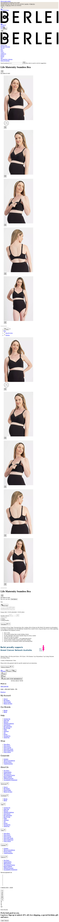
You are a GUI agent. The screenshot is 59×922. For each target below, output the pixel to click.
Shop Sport (7, 746)
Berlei (5, 712)
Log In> (27, 4)
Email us (3, 692)
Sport (2, 51)
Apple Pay (6, 737)
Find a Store (7, 752)
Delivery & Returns (5, 667)
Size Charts (7, 725)
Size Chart (5, 605)
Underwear (3, 53)
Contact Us (7, 719)
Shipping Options (9, 723)
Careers (6, 759)
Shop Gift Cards (8, 749)
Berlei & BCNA (8, 777)
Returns (6, 722)
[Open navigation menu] (2, 31)
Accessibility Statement (10, 780)
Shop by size (4, 45)
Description (3, 624)
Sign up (6, 920)
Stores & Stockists (5, 60)
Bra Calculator (8, 726)
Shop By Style (9, 333)
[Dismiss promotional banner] (2, 7)
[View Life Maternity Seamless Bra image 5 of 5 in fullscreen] (5, 322)
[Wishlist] (1, 28)
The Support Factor (9, 775)
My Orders (7, 700)
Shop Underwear (8, 750)
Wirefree (8, 335)
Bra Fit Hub (7, 728)
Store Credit (7, 702)
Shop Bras (7, 744)
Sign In (6, 699)
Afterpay (6, 731)
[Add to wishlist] (2, 71)
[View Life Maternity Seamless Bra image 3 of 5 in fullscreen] (5, 225)
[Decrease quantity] (10, 615)
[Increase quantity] (17, 615)
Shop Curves (7, 747)
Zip (5, 733)
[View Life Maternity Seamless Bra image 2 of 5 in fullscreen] (5, 176)
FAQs (5, 730)
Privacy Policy (8, 762)
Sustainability (7, 772)
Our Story (6, 770)
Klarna (5, 734)
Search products (4, 63)
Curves (2, 52)
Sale (2, 58)
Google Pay (7, 736)
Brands (2, 56)
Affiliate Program (8, 778)
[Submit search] (24, 62)
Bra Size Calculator (5, 46)
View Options (14, 599)
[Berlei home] (29, 22)
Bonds (5, 710)
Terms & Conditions (9, 760)
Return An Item (8, 703)
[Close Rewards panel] (2, 899)
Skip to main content (6, 1)
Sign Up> (32, 4)
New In (2, 48)
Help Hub (6, 720)
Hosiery (2, 55)
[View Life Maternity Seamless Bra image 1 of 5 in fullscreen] (5, 127)
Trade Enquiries (8, 764)
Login (2, 920)
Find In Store (5, 10)
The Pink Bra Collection (6, 59)
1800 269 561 (4, 686)
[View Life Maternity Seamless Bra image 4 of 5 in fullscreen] (5, 273)
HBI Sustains (7, 774)
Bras (2, 49)
